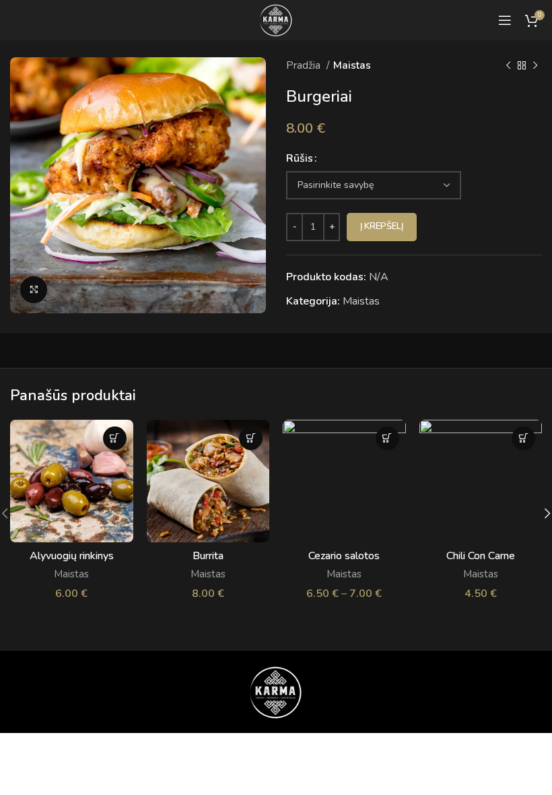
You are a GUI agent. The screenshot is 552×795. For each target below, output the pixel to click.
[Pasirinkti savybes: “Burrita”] (251, 438)
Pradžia (304, 65)
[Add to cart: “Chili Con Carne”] (523, 438)
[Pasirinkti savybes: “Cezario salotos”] (387, 438)
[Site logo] (275, 19)
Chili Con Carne (480, 555)
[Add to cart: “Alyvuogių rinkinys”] (115, 438)
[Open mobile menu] (504, 20)
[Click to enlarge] (33, 289)
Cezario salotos (344, 555)
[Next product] (535, 65)
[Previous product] (508, 65)
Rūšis (299, 158)
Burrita (208, 555)
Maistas (352, 65)
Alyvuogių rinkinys (72, 555)
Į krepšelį (381, 226)
